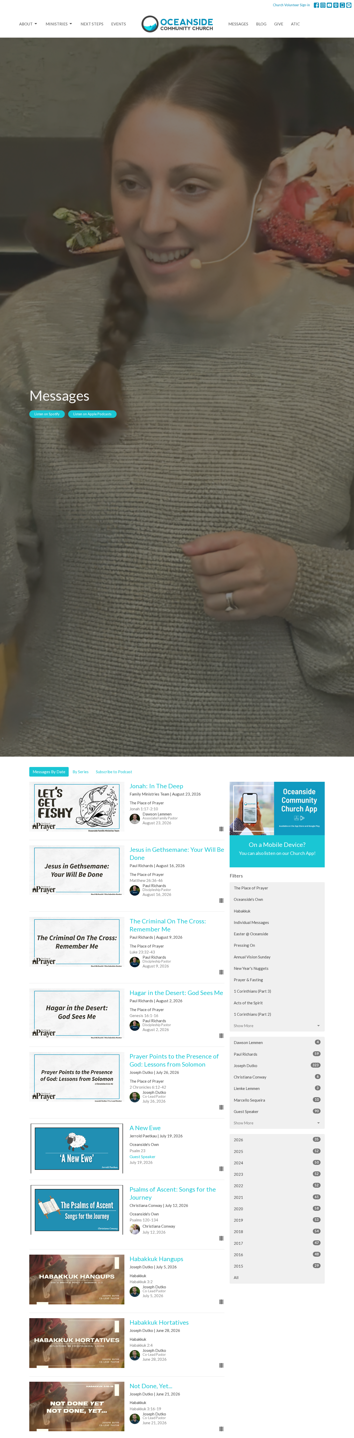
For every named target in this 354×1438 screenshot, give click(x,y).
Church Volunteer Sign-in (291, 5)
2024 (276, 1162)
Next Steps (92, 24)
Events (118, 24)
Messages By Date (49, 771)
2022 (276, 1185)
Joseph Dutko (276, 1065)
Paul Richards (276, 1054)
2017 (276, 1243)
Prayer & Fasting (248, 979)
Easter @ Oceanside (251, 933)
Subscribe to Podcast (114, 771)
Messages (238, 24)
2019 (276, 1220)
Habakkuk (242, 911)
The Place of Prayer (251, 888)
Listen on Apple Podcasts (92, 414)
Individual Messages (251, 922)
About (26, 24)
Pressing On (244, 945)
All (236, 1277)
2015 (276, 1265)
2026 (276, 1139)
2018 (276, 1231)
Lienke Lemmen (276, 1088)
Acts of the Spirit (248, 1002)
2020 (276, 1208)
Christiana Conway (276, 1076)
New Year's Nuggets (251, 968)
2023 (276, 1174)
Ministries (57, 24)
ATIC (295, 24)
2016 (276, 1254)
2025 (276, 1151)
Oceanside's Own (248, 899)
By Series (81, 771)
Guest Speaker (276, 1111)
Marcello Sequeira (276, 1099)
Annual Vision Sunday (252, 957)
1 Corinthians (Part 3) (252, 991)
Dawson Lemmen (276, 1042)
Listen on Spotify (47, 414)
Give (278, 24)
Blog (261, 24)
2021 (276, 1197)
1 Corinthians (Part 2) (252, 1014)
